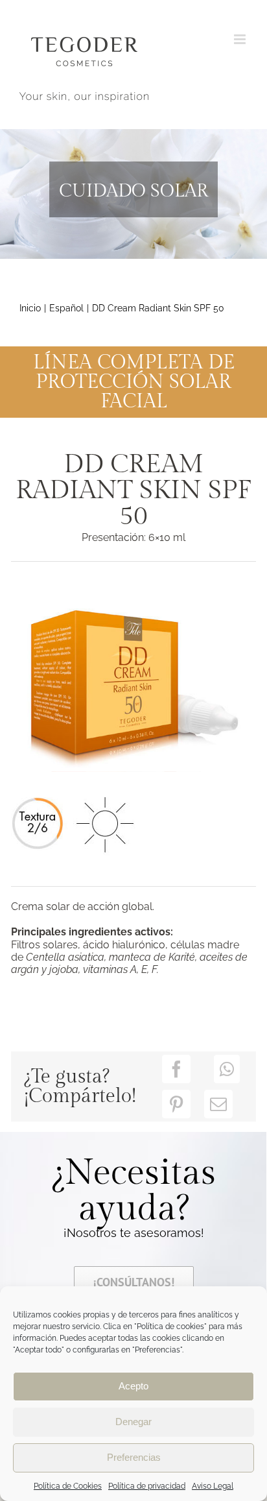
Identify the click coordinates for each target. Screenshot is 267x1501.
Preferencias (134, 1457)
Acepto (133, 1385)
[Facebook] (176, 1069)
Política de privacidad (146, 1486)
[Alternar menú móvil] (241, 39)
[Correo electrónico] (218, 1104)
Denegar (133, 1421)
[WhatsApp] (227, 1069)
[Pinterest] (176, 1104)
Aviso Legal (212, 1486)
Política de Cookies (68, 1486)
